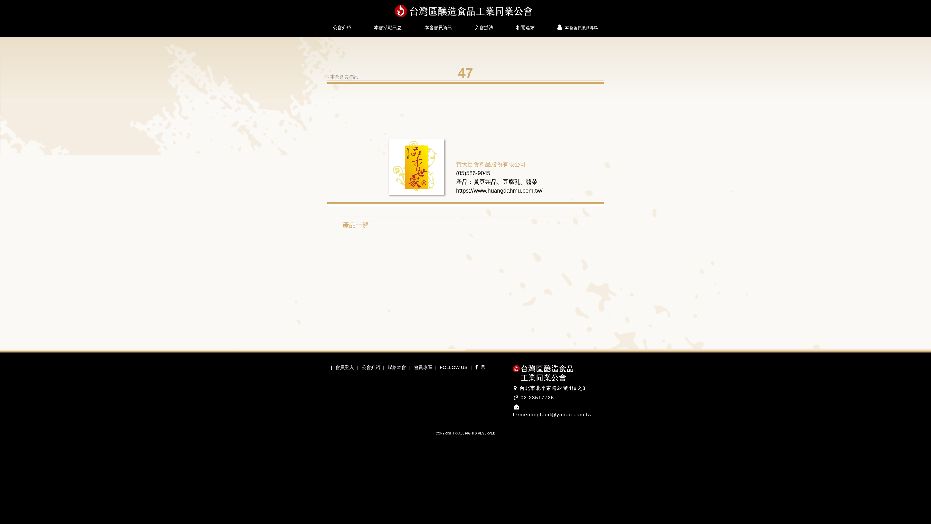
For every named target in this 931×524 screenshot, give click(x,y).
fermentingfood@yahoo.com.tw (552, 414)
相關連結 (525, 27)
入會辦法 (484, 27)
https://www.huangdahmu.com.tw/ (499, 190)
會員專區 (423, 367)
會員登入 (345, 367)
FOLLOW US (453, 367)
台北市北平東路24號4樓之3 (553, 388)
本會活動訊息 (388, 27)
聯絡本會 (397, 367)
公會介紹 (342, 27)
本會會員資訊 (438, 27)
